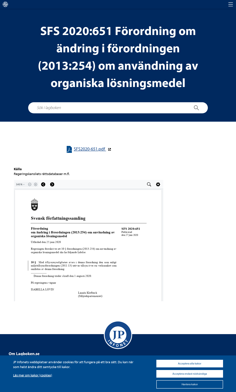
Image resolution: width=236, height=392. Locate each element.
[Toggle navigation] (230, 4)
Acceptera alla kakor (189, 363)
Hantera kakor (190, 384)
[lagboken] (5, 4)
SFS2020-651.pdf (90, 149)
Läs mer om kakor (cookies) (32, 375)
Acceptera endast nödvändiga (189, 373)
